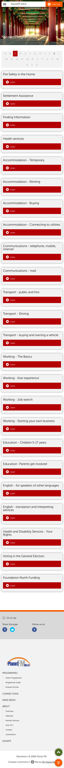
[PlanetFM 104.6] (36, 8)
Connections (10, 693)
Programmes (9, 673)
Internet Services (12, 720)
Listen (12, 82)
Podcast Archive (12, 687)
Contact (9, 730)
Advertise (9, 716)
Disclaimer (21, 756)
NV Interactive (49, 762)
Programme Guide (13, 682)
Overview (9, 711)
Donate (6, 741)
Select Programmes (14, 678)
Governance (11, 734)
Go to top (11, 618)
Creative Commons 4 (19, 762)
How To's (9, 725)
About (6, 706)
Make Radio (8, 700)
